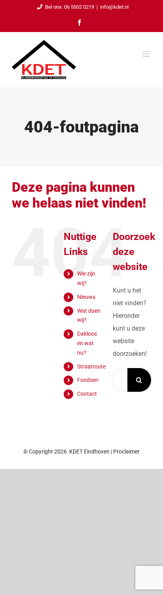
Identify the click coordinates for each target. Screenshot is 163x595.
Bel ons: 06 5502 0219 (69, 7)
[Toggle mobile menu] (147, 54)
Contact (87, 394)
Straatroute (91, 366)
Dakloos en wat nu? (87, 343)
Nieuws (86, 297)
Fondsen (88, 380)
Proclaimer (126, 451)
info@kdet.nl (114, 7)
